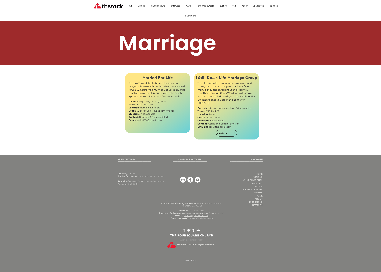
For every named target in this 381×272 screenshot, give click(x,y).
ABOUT (259, 199)
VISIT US (258, 177)
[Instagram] (183, 180)
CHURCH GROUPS (253, 180)
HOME (259, 174)
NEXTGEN (257, 205)
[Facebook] (190, 180)
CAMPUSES (257, 183)
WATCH (258, 187)
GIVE (260, 196)
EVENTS (258, 193)
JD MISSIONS (256, 202)
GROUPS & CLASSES (252, 190)
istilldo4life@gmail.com (218, 126)
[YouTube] (197, 180)
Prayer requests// (180, 218)
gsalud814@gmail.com (149, 120)
